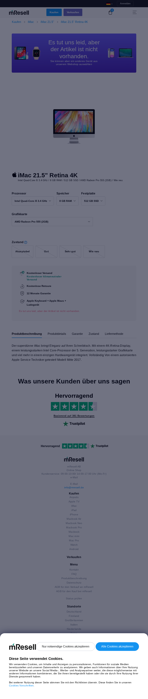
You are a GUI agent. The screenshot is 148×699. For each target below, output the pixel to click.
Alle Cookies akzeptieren (117, 646)
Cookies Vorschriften (21, 685)
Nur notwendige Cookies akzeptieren (65, 646)
